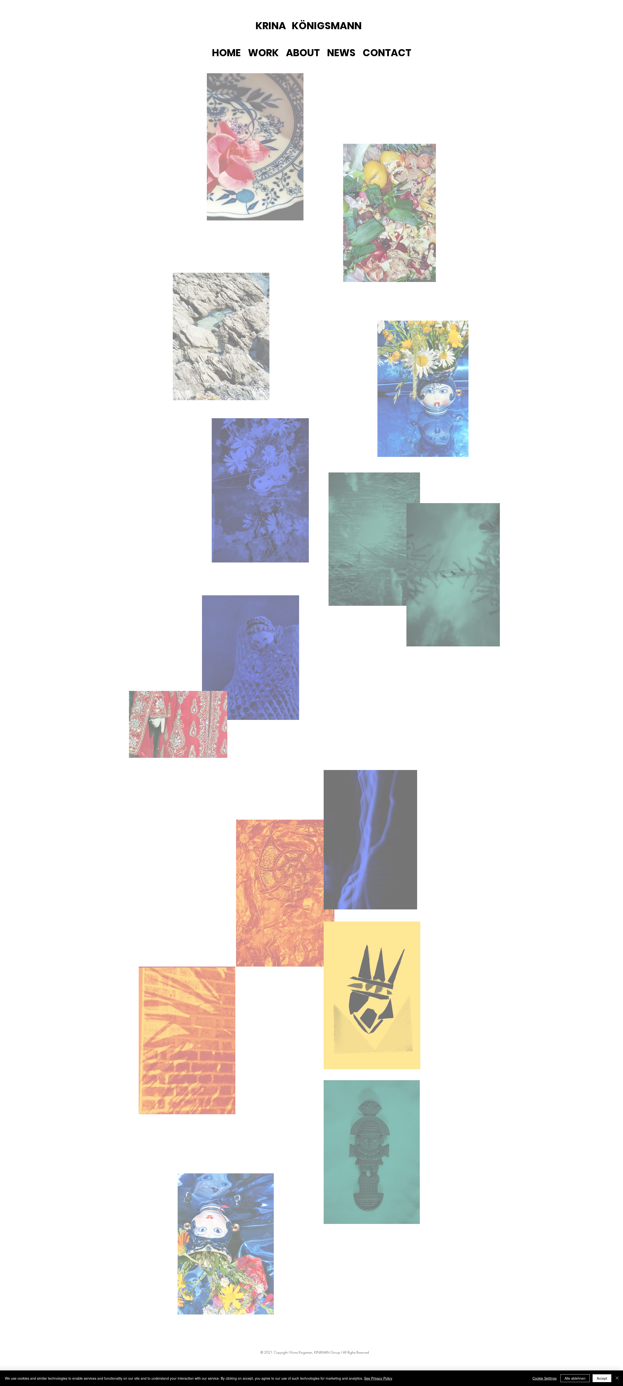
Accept (602, 1378)
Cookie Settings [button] (544, 1378)
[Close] (617, 1378)
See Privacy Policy (378, 1378)
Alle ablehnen (575, 1378)
